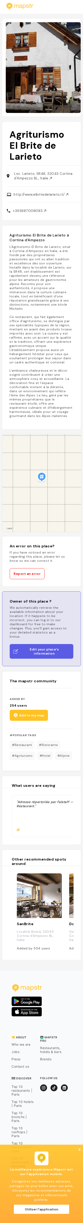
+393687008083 (28, 210)
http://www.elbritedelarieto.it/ (40, 194)
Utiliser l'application (41, 1209)
